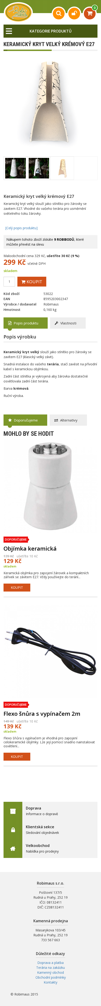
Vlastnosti (67, 323)
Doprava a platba (50, 962)
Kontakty (50, 982)
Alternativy (68, 420)
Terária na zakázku (50, 967)
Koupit (33, 281)
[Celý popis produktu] (21, 228)
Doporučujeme (25, 420)
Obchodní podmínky (50, 977)
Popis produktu (25, 323)
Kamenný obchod (50, 972)
